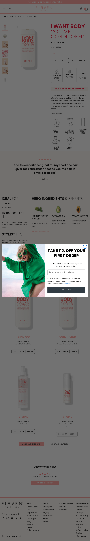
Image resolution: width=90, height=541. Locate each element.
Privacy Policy (66, 283)
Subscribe (66, 290)
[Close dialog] (85, 247)
